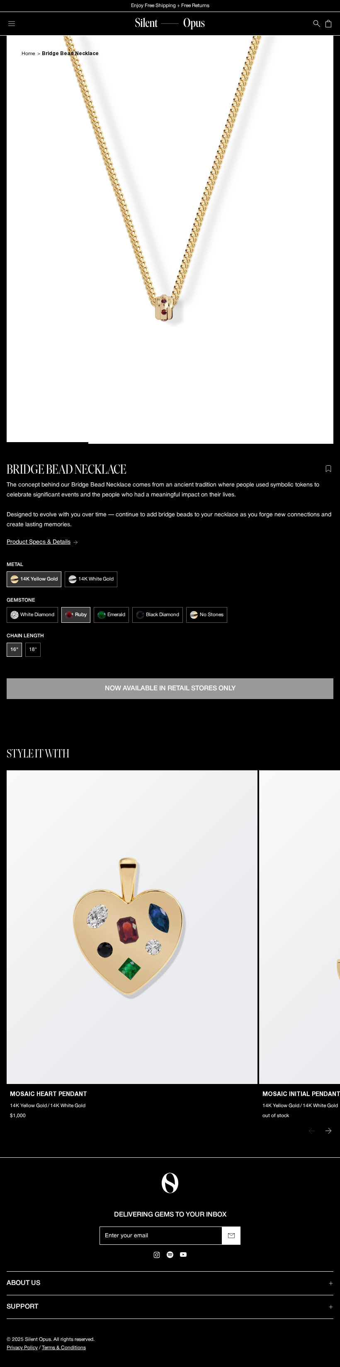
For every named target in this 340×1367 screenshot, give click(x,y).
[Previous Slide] (312, 1131)
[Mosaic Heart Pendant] (132, 927)
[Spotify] (170, 1254)
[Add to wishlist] (328, 469)
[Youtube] (183, 1254)
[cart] (328, 24)
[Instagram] (156, 1254)
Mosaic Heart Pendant (48, 1094)
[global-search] (317, 24)
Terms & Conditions (64, 1347)
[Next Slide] (328, 1131)
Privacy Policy (22, 1347)
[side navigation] (12, 24)
